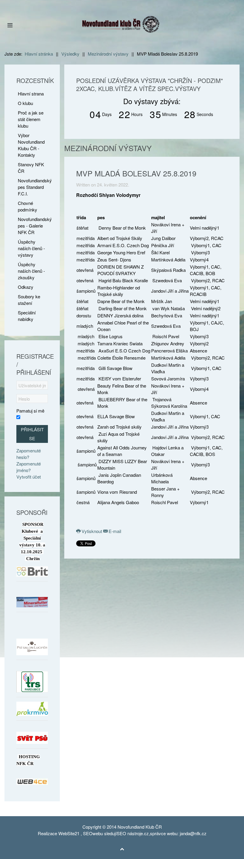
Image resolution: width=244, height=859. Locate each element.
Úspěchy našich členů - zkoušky (31, 270)
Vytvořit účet (28, 477)
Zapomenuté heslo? (28, 453)
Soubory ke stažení (29, 299)
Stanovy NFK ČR (31, 167)
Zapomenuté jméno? (28, 466)
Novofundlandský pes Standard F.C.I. (33, 187)
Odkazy (25, 287)
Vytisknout (91, 531)
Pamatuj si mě (30, 410)
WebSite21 (68, 833)
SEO (88, 833)
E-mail (114, 531)
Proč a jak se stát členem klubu (30, 119)
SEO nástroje (130, 833)
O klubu (25, 103)
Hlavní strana (31, 93)
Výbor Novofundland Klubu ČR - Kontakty (31, 145)
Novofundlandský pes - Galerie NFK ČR (33, 225)
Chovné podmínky (27, 206)
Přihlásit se (32, 433)
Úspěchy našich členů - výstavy (31, 248)
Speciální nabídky (27, 315)
